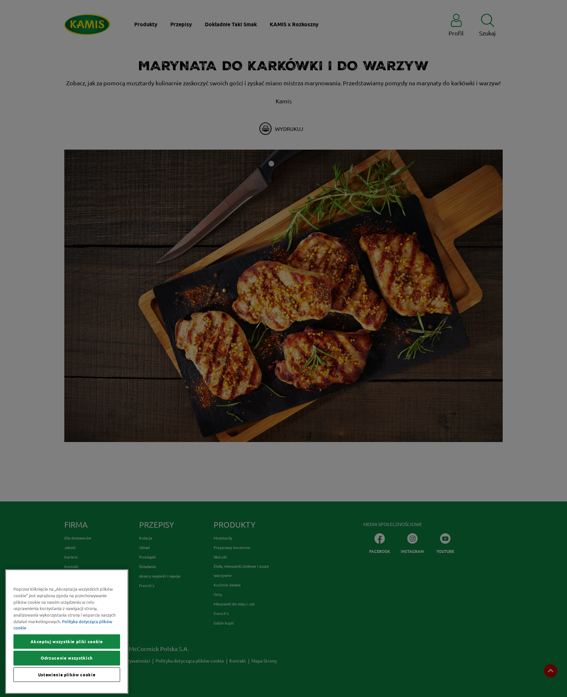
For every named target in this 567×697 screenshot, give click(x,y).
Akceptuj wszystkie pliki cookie (67, 641)
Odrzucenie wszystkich (67, 658)
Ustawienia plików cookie (67, 674)
